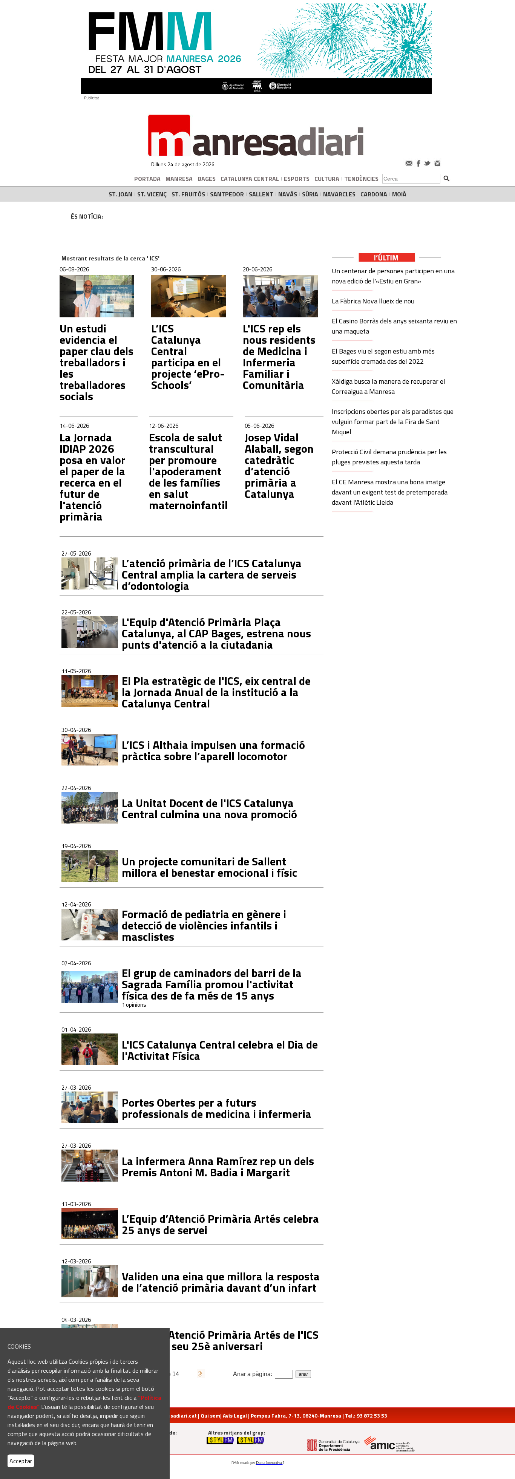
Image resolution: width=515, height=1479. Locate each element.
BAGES (207, 178)
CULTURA (326, 178)
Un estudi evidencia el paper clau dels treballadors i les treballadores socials (96, 362)
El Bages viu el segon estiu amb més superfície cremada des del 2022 (383, 356)
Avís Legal (235, 1415)
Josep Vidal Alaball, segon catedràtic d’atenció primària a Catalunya (279, 465)
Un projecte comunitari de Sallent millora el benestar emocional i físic (209, 867)
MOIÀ (399, 194)
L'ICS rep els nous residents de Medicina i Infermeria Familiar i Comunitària (279, 356)
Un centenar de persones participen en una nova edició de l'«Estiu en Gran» (393, 276)
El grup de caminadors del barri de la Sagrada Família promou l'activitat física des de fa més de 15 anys (212, 984)
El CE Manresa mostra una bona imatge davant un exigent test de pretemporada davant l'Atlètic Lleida (390, 492)
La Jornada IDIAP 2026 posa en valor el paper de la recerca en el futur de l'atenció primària (93, 477)
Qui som (210, 1415)
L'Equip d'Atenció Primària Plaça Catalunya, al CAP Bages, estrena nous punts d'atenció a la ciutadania (216, 633)
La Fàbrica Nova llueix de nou (373, 301)
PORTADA (147, 178)
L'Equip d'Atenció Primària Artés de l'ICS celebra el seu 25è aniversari (220, 1340)
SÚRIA (310, 194)
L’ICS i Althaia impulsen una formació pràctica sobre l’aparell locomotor (213, 750)
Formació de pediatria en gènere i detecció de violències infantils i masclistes (204, 925)
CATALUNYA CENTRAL (250, 178)
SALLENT (261, 194)
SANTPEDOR (227, 194)
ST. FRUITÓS (188, 194)
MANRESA (179, 178)
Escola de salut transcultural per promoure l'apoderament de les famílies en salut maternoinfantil (188, 471)
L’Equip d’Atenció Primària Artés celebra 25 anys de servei (220, 1224)
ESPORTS (297, 178)
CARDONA (373, 194)
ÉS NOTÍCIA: (87, 216)
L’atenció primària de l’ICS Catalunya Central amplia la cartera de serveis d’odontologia (212, 574)
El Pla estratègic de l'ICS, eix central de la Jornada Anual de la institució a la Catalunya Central (216, 692)
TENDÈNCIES (361, 178)
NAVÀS (287, 194)
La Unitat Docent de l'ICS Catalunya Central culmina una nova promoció (209, 808)
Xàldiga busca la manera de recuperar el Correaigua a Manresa (388, 386)
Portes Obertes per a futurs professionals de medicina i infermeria (216, 1108)
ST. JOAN (120, 194)
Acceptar (20, 1460)
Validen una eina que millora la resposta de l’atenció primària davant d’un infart (221, 1282)
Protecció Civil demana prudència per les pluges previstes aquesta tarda (389, 457)
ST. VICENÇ (152, 194)
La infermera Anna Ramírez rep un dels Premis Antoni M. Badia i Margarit (218, 1166)
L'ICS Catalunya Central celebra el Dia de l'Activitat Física (220, 1050)
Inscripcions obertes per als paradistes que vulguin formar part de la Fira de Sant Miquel (393, 421)
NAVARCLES (339, 194)
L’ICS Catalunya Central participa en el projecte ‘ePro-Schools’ (188, 356)
